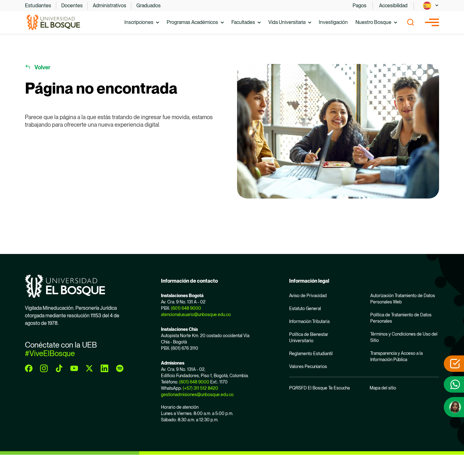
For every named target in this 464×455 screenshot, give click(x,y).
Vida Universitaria (287, 22)
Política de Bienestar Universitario (308, 337)
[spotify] (119, 368)
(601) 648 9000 (186, 308)
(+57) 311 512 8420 (200, 388)
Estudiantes (38, 6)
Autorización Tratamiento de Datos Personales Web (402, 298)
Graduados (148, 6)
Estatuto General (305, 308)
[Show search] (411, 22)
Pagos (359, 6)
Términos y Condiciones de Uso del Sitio (403, 337)
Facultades (243, 22)
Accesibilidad (393, 6)
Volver (42, 67)
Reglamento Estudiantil (311, 353)
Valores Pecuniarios (308, 366)
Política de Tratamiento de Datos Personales (400, 318)
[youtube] (74, 368)
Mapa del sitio (383, 387)
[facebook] (29, 368)
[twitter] (89, 368)
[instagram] (44, 368)
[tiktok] (59, 368)
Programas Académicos (192, 22)
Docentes (72, 6)
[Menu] (432, 22)
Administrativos (109, 6)
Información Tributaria (309, 321)
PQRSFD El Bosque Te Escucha (319, 387)
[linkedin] (104, 368)
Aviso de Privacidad (308, 295)
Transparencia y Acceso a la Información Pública (396, 356)
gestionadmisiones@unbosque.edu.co (197, 394)
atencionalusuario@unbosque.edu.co (196, 314)
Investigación (333, 22)
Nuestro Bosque (373, 22)
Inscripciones (138, 22)
